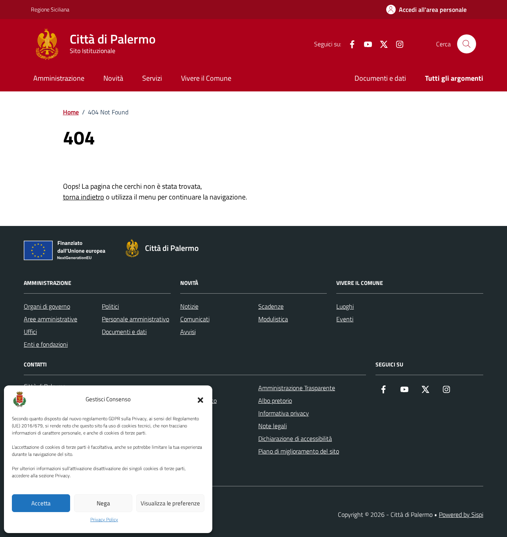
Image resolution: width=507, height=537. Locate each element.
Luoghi (345, 306)
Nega (103, 503)
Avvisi (188, 331)
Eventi (344, 319)
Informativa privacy (283, 413)
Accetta (41, 503)
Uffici (30, 331)
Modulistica (273, 319)
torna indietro (83, 197)
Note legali (272, 426)
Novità (113, 78)
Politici (110, 306)
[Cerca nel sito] (466, 43)
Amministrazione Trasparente (296, 388)
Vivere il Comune (206, 78)
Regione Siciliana (50, 9)
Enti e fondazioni (46, 344)
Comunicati (195, 319)
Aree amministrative (50, 319)
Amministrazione (58, 78)
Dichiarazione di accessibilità (295, 438)
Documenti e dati (380, 78)
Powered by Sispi (461, 514)
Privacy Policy (104, 519)
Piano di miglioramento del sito (298, 451)
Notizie (189, 306)
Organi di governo (47, 306)
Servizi (152, 78)
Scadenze (271, 306)
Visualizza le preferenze (170, 503)
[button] (200, 399)
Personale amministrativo (135, 319)
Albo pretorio (275, 400)
